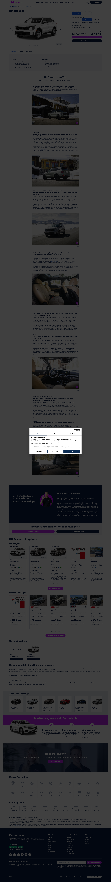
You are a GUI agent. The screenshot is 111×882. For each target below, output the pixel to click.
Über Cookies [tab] (73, 433)
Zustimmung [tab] (38, 433)
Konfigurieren (55, 451)
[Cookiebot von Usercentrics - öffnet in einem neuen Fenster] (75, 430)
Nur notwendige (39, 451)
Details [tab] (55, 433)
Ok (72, 451)
